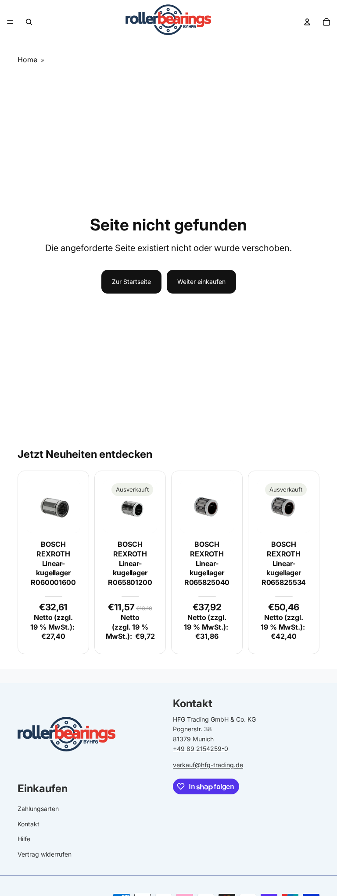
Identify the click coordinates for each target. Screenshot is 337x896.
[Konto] (307, 22)
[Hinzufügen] (66, 520)
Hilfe (24, 839)
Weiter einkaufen (201, 281)
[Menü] (10, 22)
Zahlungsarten (38, 808)
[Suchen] (29, 22)
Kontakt (28, 823)
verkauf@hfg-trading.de (208, 764)
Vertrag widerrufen (45, 853)
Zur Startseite (131, 281)
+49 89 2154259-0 (200, 748)
